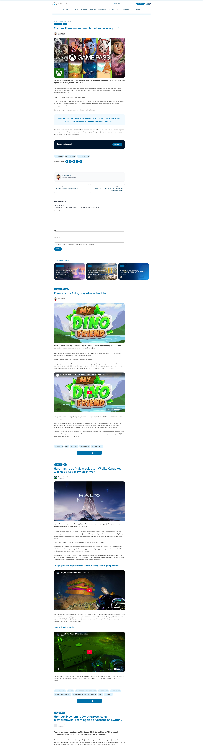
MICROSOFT (59, 156)
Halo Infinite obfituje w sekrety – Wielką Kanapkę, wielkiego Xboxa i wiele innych (87, 470)
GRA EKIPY (74, 446)
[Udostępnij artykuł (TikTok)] (73, 161)
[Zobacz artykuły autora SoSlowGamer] (55, 33)
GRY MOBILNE (84, 446)
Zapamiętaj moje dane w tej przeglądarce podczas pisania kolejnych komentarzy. (75, 244)
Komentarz (57, 210)
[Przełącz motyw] (148, 4)
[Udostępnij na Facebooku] (66, 161)
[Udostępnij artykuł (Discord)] (80, 161)
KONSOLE (83, 9)
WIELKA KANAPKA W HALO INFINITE (84, 694)
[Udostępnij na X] (77, 161)
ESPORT (118, 9)
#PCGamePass (87, 118)
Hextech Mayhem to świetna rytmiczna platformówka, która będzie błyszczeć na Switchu (88, 718)
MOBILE (111, 9)
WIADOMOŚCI (68, 9)
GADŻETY (126, 9)
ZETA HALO (108, 694)
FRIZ (66, 446)
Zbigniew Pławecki (63, 476)
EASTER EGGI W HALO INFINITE (86, 691)
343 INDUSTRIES (60, 691)
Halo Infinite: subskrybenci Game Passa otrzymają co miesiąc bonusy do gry (81, 542)
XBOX (100, 694)
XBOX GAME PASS (83, 156)
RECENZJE (92, 9)
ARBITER (71, 691)
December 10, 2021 (106, 121)
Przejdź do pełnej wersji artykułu (88, 453)
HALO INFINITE (103, 691)
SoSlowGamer (61, 33)
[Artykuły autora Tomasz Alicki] (55, 725)
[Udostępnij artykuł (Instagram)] (70, 161)
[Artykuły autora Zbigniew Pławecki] (55, 477)
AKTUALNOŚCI (62, 21)
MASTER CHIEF (115, 691)
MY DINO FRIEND (97, 446)
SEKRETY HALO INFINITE (62, 694)
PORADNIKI (102, 9)
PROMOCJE (136, 9)
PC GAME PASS (70, 156)
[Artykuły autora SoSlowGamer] (58, 177)
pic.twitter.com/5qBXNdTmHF (107, 118)
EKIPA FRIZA (59, 446)
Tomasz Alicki (61, 724)
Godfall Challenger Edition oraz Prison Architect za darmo (76, 359)
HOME (55, 21)
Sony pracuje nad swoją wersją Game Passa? (72, 97)
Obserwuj (117, 144)
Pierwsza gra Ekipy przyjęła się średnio (80, 293)
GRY (76, 9)
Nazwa (56, 230)
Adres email (57, 237)
